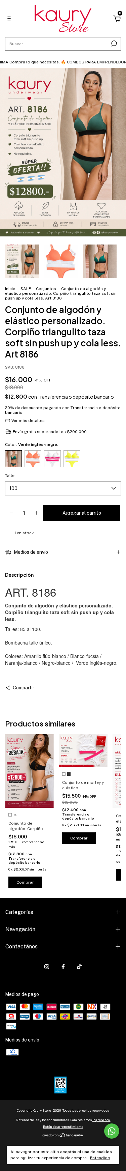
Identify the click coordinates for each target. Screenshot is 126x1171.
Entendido (100, 1157)
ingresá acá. (101, 1120)
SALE (26, 288)
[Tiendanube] (63, 1136)
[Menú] (10, 19)
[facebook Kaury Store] (63, 966)
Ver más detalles (27, 420)
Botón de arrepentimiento (63, 1126)
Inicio (10, 288)
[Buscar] (113, 43)
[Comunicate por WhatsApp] (111, 1131)
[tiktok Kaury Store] (79, 966)
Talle (9, 475)
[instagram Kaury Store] (46, 966)
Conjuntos (46, 288)
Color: (31, 444)
